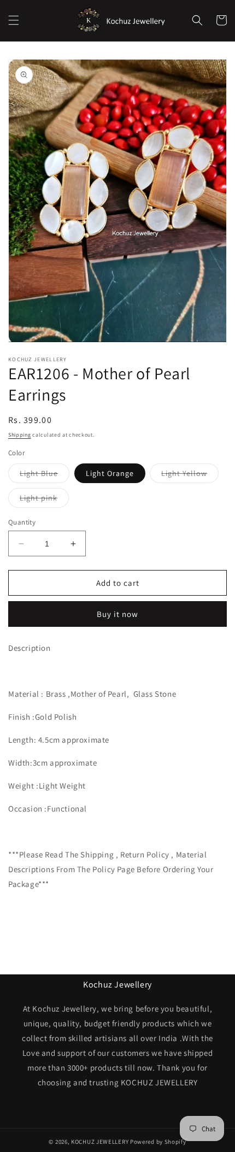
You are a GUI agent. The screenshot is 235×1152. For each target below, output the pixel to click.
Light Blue (44, 475)
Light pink (44, 500)
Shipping (19, 434)
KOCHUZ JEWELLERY (99, 1141)
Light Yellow (190, 475)
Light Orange (110, 473)
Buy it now (117, 614)
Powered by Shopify (158, 1141)
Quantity (22, 522)
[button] (14, 20)
